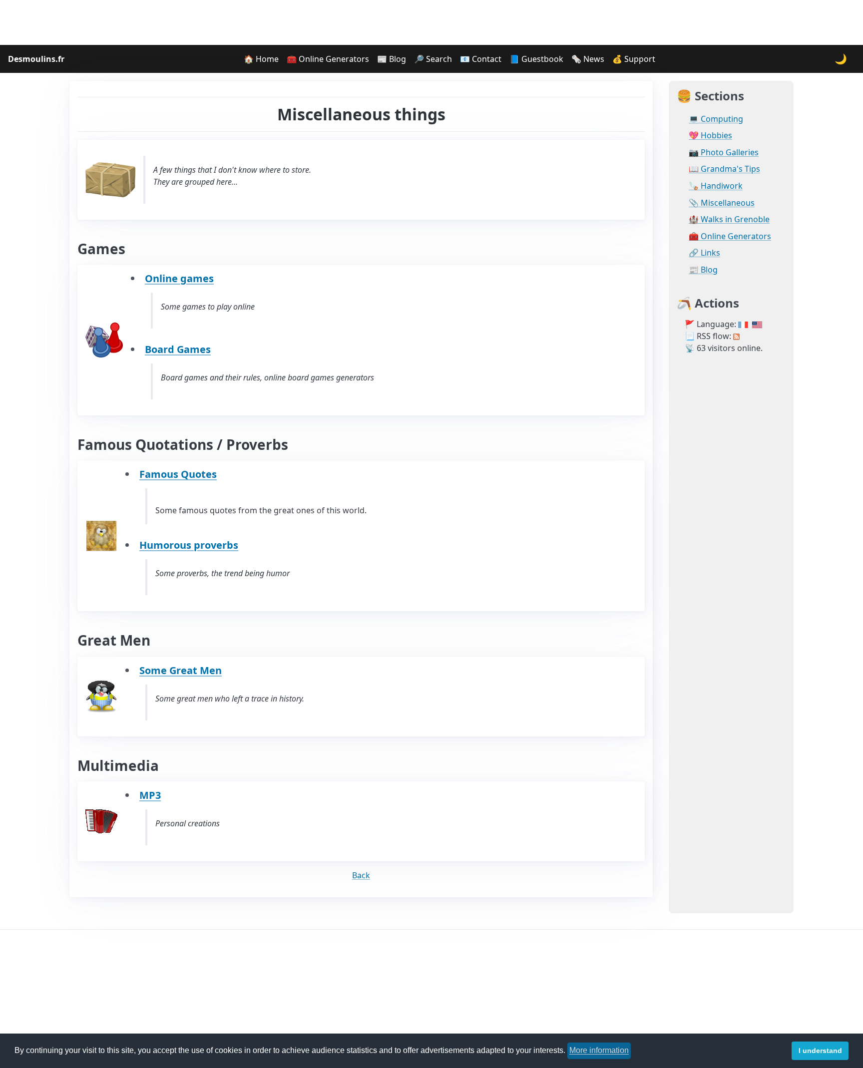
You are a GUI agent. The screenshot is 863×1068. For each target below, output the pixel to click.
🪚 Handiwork (716, 186)
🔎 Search (433, 58)
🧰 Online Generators (328, 58)
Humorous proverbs (188, 545)
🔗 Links (704, 253)
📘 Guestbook (536, 58)
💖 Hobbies (710, 135)
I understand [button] (820, 1051)
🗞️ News (587, 58)
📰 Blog (391, 58)
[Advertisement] (431, 22)
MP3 (150, 795)
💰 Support (633, 58)
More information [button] (599, 1050)
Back (361, 875)
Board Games (178, 349)
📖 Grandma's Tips (724, 169)
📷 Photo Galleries (724, 152)
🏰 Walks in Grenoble (729, 219)
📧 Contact (480, 58)
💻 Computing (716, 119)
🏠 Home (261, 58)
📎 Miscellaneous (722, 203)
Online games (179, 278)
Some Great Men (180, 670)
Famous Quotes (178, 474)
